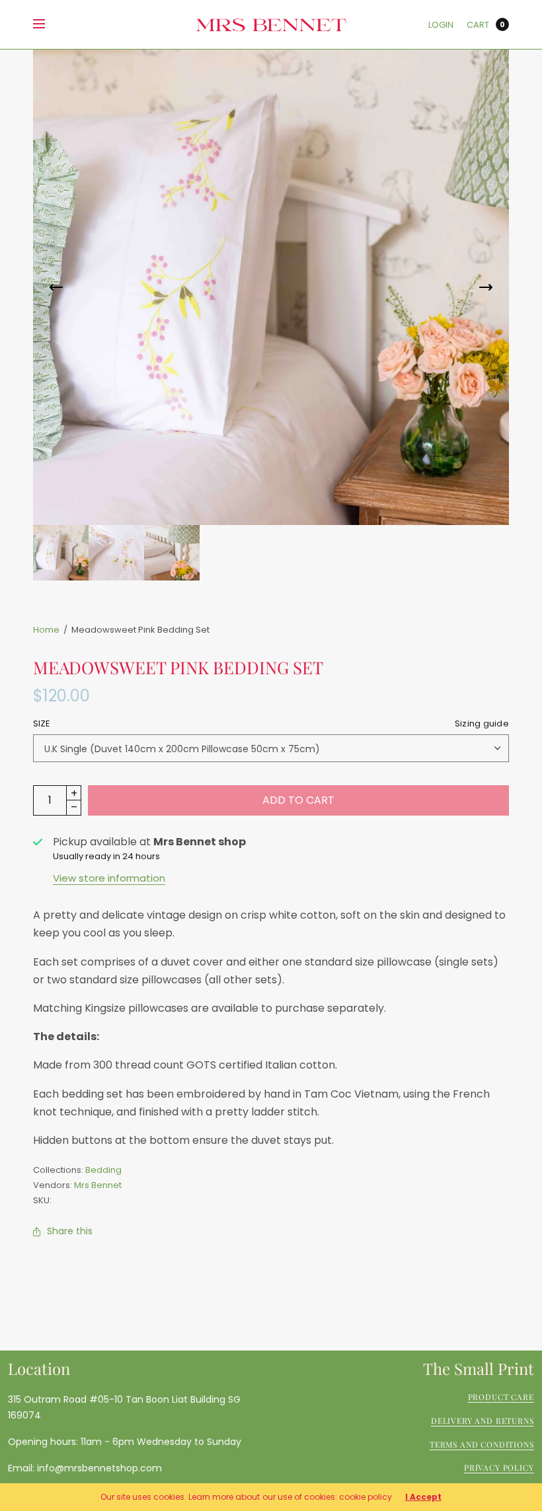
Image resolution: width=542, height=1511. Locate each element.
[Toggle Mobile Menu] (47, 24)
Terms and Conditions (482, 1444)
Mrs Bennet (98, 1185)
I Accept (423, 1497)
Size (271, 723)
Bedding (103, 1170)
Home (46, 629)
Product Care (501, 1397)
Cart (478, 24)
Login (440, 24)
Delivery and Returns (482, 1420)
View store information (109, 878)
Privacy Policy (499, 1468)
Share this (70, 1231)
